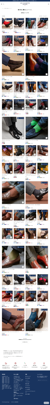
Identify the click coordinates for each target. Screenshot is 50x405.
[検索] (3, 4)
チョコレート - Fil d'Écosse (6, 204)
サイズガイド (27, 385)
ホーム (3, 8)
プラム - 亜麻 (16, 239)
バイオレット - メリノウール (18, 174)
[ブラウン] (40, 33)
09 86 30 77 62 (16, 390)
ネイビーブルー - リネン (6, 93)
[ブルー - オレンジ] (4, 306)
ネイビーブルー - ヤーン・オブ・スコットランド (42, 30)
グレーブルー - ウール (29, 302)
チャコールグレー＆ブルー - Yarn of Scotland (33, 204)
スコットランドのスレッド (41, 93)
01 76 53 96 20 (16, 383)
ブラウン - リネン (5, 221)
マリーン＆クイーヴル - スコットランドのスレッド (10, 331)
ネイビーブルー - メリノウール (19, 110)
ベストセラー (27, 381)
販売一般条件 (27, 394)
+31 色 (7, 79)
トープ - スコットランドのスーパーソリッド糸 (7, 111)
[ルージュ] (3, 32)
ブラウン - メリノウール (30, 239)
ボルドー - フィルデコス (30, 47)
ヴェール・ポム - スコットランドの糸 (32, 140)
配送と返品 (27, 383)
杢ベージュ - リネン (5, 285)
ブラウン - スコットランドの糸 (7, 76)
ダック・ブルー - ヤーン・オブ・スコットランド (34, 331)
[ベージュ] (3, 96)
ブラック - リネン (40, 221)
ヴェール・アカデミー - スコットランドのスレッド (31, 30)
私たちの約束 (27, 378)
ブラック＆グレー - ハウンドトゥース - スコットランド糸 (19, 157)
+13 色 (7, 114)
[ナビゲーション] (1, 4)
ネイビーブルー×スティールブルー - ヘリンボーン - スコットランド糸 (19, 222)
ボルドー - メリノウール (41, 110)
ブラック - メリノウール (6, 140)
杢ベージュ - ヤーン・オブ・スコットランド (42, 240)
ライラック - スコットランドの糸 (7, 157)
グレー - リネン (39, 156)
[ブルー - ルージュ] (2, 306)
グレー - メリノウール (17, 285)
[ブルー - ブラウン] (3, 306)
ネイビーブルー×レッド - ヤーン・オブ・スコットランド (7, 303)
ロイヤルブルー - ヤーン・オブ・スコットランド (42, 47)
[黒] (4, 32)
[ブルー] (6, 32)
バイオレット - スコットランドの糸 (7, 47)
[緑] (39, 33)
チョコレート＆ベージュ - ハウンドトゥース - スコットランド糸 (31, 175)
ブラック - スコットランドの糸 (19, 29)
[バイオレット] (5, 32)
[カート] (48, 4)
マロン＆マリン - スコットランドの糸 (31, 157)
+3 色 (7, 32)
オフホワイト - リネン (41, 302)
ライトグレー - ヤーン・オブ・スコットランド (7, 175)
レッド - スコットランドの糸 (6, 29)
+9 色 (7, 96)
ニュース (26, 380)
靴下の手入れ (27, 387)
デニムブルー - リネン (29, 285)
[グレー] (29, 33)
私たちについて (28, 376)
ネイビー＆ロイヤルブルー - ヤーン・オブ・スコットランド (31, 94)
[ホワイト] (2, 32)
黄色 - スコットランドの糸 (41, 174)
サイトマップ (27, 391)
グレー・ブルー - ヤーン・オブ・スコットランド (30, 222)
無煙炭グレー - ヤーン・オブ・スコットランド (19, 47)
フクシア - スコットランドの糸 (42, 285)
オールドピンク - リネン (6, 239)
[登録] (46, 380)
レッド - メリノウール (29, 110)
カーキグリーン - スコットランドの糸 (8, 269)
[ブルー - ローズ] (38, 33)
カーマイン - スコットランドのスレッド (19, 94)
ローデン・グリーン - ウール (30, 269)
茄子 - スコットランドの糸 (30, 76)
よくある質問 (27, 389)
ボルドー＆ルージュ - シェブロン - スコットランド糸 (19, 303)
